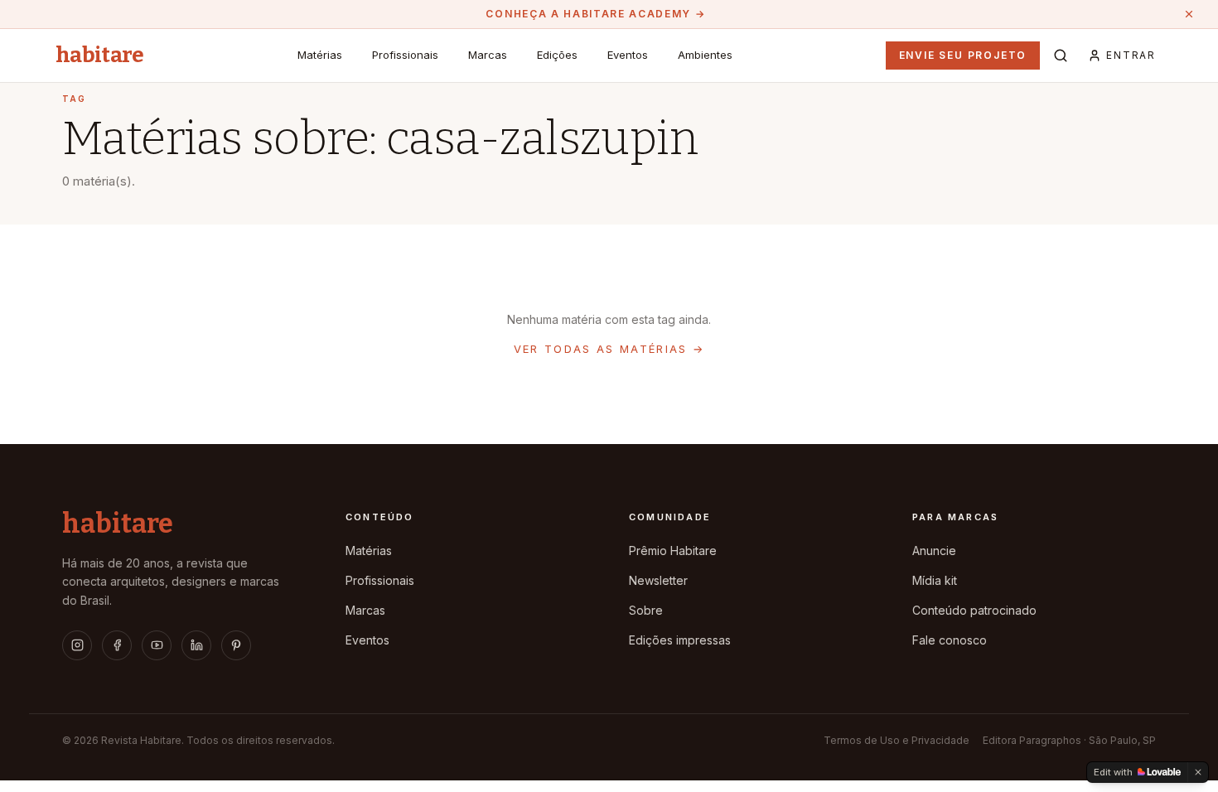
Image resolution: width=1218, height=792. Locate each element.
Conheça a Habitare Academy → (595, 13)
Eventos (627, 54)
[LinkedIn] (196, 645)
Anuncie (934, 550)
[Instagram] (77, 645)
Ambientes (705, 54)
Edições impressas (680, 640)
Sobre (646, 610)
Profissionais (405, 54)
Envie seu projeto (963, 55)
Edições (557, 54)
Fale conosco (949, 640)
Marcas (487, 54)
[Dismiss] (1198, 772)
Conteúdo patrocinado (974, 610)
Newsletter (658, 580)
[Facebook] (117, 645)
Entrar (1131, 55)
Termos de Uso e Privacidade (896, 740)
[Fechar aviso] (1189, 14)
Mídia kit (934, 580)
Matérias (319, 54)
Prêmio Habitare (673, 550)
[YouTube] (157, 645)
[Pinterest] (236, 645)
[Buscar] (1060, 55)
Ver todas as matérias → (609, 348)
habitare (100, 55)
